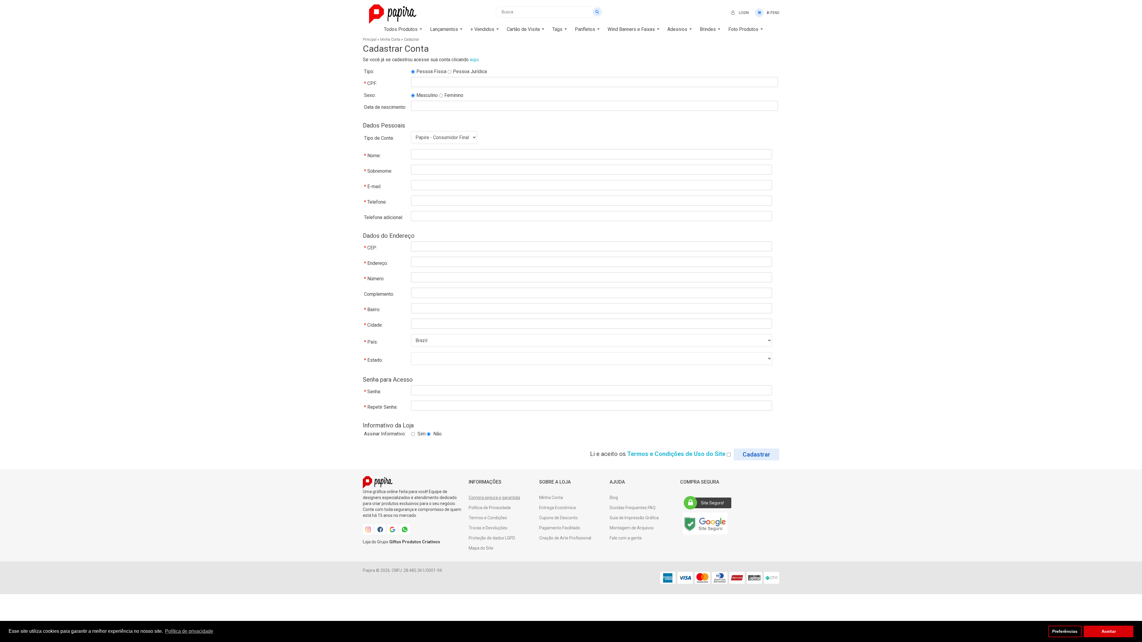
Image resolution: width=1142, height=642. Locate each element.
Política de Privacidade (490, 507)
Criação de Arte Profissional (565, 538)
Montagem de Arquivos (632, 527)
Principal (370, 39)
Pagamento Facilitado (559, 527)
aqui (474, 59)
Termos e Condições (488, 517)
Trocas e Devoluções (488, 527)
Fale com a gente (626, 538)
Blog (614, 497)
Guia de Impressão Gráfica (634, 517)
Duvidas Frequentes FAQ (632, 507)
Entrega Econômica (557, 507)
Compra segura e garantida (494, 497)
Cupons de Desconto (558, 517)
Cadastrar (411, 39)
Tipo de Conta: (379, 138)
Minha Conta (390, 39)
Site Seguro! (712, 503)
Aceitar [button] (1109, 631)
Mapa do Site (481, 548)
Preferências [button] (1064, 631)
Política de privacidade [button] (189, 631)
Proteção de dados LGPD (492, 538)
